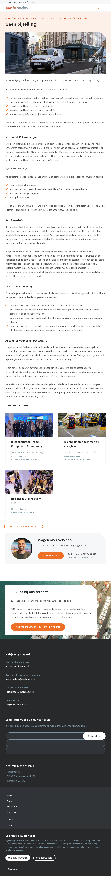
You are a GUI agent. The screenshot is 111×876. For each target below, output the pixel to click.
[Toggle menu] (104, 8)
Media (9, 795)
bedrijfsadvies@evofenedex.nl (20, 679)
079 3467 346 (89, 554)
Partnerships (12, 806)
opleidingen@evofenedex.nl (19, 691)
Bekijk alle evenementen (23, 526)
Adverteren (11, 812)
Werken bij (11, 801)
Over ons (10, 820)
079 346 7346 (10, 2)
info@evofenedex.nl (27, 2)
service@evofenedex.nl (17, 666)
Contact (10, 825)
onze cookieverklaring (54, 847)
